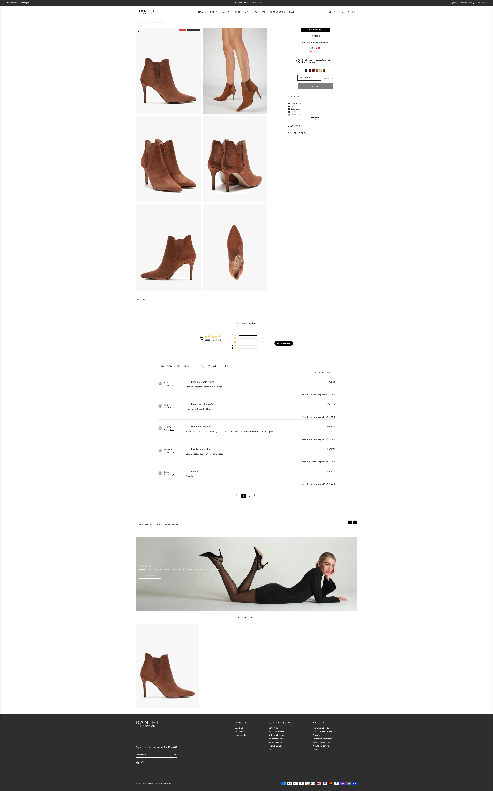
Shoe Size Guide (275, 742)
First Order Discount (321, 728)
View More (315, 117)
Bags (237, 12)
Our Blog (316, 749)
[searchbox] (167, 366)
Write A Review (283, 343)
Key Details (295, 97)
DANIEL (315, 36)
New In (202, 12)
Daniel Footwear (147, 783)
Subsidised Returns (276, 731)
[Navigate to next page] (255, 495)
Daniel (214, 12)
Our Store (239, 731)
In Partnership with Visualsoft (164, 783)
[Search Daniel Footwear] (330, 12)
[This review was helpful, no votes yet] (327, 394)
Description (295, 126)
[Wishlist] (343, 12)
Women (226, 12)
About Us (239, 728)
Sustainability (240, 735)
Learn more (312, 62)
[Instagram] (142, 762)
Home (138, 23)
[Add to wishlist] (138, 31)
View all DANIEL (141, 299)
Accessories (277, 12)
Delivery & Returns (299, 133)
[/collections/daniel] (246, 573)
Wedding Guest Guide (321, 742)
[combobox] (193, 366)
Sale (292, 12)
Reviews (316, 735)
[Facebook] (137, 762)
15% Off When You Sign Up (324, 731)
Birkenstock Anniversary (322, 739)
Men (247, 12)
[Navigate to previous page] (237, 495)
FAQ (270, 749)
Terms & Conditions (277, 746)
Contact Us (273, 728)
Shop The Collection (150, 576)
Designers (259, 12)
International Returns (277, 739)
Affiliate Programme (321, 746)
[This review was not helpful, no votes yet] (332, 394)
